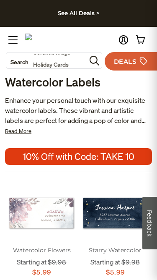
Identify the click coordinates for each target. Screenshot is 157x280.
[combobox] (46, 60)
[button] (123, 39)
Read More (18, 131)
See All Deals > (79, 13)
